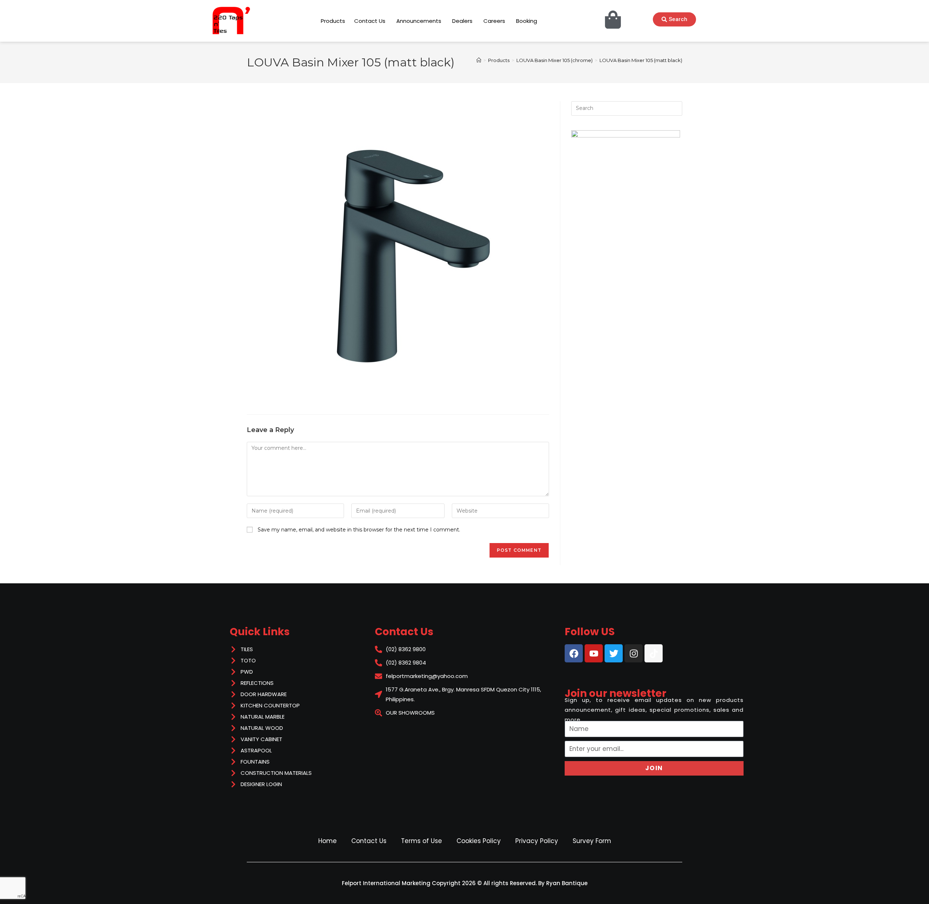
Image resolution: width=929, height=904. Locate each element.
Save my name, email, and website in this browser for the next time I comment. (359, 529)
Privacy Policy (536, 841)
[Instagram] (634, 653)
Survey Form (592, 841)
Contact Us (368, 841)
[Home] (478, 60)
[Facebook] (574, 653)
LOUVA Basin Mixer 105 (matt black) (640, 60)
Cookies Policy (479, 841)
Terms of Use (421, 841)
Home (327, 841)
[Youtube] (594, 653)
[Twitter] (614, 653)
